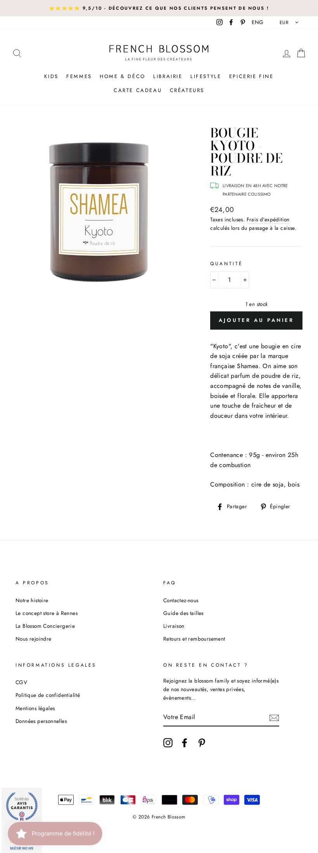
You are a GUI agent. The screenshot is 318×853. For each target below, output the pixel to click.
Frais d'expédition (268, 219)
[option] (159, 8)
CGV (21, 682)
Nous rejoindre (34, 639)
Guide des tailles (183, 613)
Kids (51, 76)
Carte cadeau (138, 90)
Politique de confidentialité (48, 695)
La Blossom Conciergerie (45, 626)
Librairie (167, 76)
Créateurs (187, 90)
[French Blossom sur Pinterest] (201, 742)
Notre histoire (32, 600)
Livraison (174, 626)
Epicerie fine (251, 76)
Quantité (226, 263)
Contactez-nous (181, 600)
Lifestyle (205, 76)
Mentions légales (35, 708)
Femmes (79, 76)
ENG (257, 22)
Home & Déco (122, 76)
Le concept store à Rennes (47, 613)
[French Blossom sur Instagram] (168, 742)
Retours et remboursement (194, 639)
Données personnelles (41, 721)
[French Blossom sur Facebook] (184, 742)
